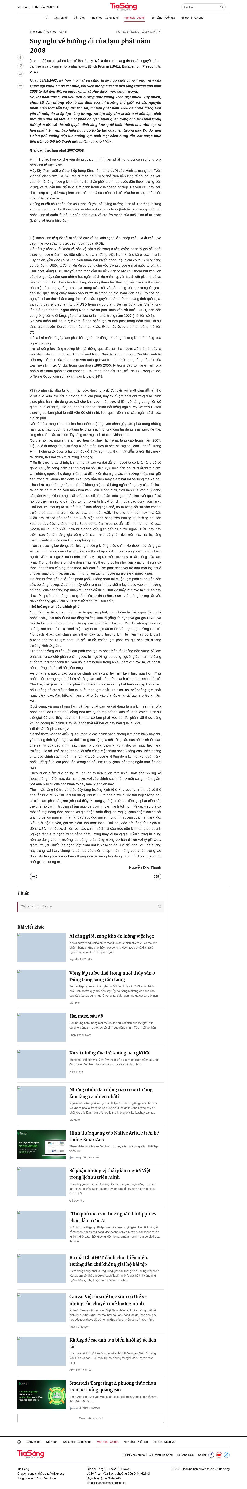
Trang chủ (36, 31)
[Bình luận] (20, 74)
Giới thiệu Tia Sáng (161, 1454)
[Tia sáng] (123, 7)
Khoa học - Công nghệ (104, 17)
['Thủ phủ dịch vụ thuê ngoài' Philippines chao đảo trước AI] (41, 1225)
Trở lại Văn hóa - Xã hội (36, 875)
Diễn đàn (79, 17)
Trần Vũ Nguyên (79, 1326)
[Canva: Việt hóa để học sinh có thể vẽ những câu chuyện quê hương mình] (41, 1307)
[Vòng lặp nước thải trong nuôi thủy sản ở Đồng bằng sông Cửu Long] (41, 984)
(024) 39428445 (111, 1478)
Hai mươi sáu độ (86, 1016)
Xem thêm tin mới (91, 1418)
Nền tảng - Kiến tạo (163, 17)
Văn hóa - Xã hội (56, 31)
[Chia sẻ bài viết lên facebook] (20, 57)
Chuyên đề (61, 17)
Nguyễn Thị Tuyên (80, 959)
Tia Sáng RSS (185, 1454)
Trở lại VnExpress (133, 1454)
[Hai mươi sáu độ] (41, 1027)
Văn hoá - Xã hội (134, 17)
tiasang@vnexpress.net (110, 1482)
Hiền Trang (76, 1071)
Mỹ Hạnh (74, 1002)
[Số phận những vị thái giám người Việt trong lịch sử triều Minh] (41, 1181)
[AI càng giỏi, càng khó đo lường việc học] (41, 947)
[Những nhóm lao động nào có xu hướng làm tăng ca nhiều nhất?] (41, 1100)
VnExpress (23, 7)
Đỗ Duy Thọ (76, 1200)
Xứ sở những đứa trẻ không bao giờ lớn (110, 1053)
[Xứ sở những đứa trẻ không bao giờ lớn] (41, 1064)
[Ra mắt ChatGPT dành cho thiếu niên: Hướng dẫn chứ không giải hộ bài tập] (41, 1268)
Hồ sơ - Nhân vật (192, 17)
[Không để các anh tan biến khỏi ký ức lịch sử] (41, 1351)
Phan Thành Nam (80, 1034)
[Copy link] (20, 66)
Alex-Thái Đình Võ (80, 1369)
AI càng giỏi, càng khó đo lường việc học (111, 936)
